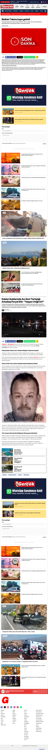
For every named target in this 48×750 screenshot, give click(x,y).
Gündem (2, 710)
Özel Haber (3, 716)
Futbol (14, 721)
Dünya (14, 716)
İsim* (3, 128)
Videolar (10, 296)
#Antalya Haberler (12, 474)
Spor (10, 16)
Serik (25, 739)
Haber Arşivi (38, 729)
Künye (37, 724)
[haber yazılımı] (41, 749)
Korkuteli (26, 733)
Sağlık (14, 710)
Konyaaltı (26, 731)
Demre (25, 715)
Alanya (25, 713)
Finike (25, 720)
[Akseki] (24, 617)
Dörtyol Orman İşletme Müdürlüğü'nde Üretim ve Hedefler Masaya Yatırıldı (33, 666)
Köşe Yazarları (39, 710)
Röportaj (14, 715)
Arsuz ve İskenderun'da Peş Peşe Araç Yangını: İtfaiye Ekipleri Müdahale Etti (23, 238)
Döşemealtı (26, 716)
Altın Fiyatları (39, 718)
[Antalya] (24, 253)
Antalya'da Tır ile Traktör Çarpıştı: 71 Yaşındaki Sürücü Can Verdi (20, 661)
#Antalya (4, 474)
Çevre (14, 723)
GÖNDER (44, 143)
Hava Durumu (39, 723)
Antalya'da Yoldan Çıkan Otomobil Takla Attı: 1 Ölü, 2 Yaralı (18, 631)
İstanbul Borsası (39, 715)
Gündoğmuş (26, 723)
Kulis (2, 711)
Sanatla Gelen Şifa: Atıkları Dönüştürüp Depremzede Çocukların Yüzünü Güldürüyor (31, 284)
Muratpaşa (16, 296)
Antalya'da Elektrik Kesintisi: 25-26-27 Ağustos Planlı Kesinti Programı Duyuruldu (33, 166)
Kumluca (26, 734)
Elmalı (25, 718)
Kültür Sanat (3, 724)
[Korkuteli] (24, 647)
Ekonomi (2, 713)
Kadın (2, 723)
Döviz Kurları (38, 716)
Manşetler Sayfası (39, 713)
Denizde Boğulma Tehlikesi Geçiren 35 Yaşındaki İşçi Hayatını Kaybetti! (33, 678)
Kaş (25, 726)
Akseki (25, 710)
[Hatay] (24, 223)
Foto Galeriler (39, 711)
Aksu (25, 711)
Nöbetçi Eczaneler (40, 721)
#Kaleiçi (19, 474)
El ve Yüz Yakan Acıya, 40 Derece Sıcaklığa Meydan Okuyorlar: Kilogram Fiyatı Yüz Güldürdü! (31, 273)
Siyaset (2, 715)
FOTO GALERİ (24, 1)
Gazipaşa (26, 721)
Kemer (25, 728)
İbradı (25, 724)
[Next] (46, 14)
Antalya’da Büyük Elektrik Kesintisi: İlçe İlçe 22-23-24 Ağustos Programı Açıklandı (32, 155)
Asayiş (14, 713)
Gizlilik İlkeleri (39, 728)
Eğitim (14, 711)
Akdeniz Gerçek (5, 16)
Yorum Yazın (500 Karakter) (7, 133)
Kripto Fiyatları (39, 720)
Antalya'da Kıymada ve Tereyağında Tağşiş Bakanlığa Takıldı (33, 177)
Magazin (14, 718)
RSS (13, 745)
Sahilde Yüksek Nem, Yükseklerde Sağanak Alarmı (16, 268)
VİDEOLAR (18, 1)
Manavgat (26, 736)
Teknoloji (14, 720)
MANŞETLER (12, 1)
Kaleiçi (36, 357)
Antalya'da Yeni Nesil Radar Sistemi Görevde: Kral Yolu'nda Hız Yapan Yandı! (33, 190)
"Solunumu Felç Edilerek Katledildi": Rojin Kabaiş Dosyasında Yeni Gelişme (28, 13)
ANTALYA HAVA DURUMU (14, 2)
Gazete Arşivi (39, 731)
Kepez (25, 729)
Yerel (2, 721)
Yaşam (2, 720)
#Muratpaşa (26, 474)
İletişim (37, 726)
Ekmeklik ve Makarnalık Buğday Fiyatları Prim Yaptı (31, 200)
